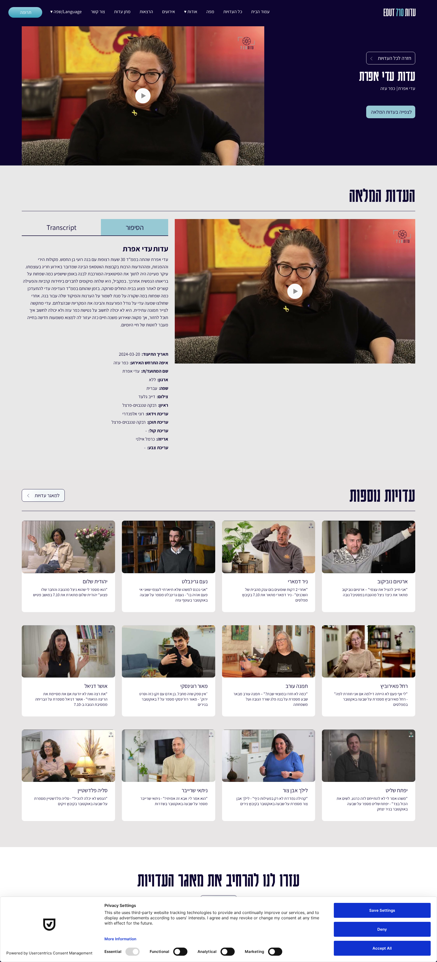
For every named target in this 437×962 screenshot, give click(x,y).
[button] (190, 12)
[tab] (134, 227)
